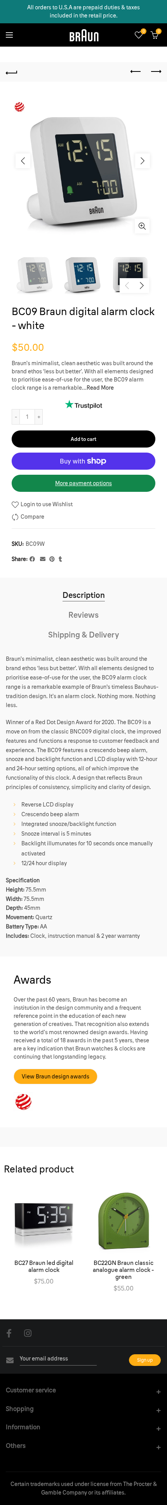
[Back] (11, 72)
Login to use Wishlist (46, 504)
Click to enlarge (142, 226)
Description (84, 595)
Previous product (136, 72)
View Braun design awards (55, 1076)
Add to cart (83, 439)
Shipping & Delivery (83, 634)
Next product (155, 72)
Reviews (83, 615)
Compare (32, 516)
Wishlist (143, 31)
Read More (100, 387)
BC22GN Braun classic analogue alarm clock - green (123, 1269)
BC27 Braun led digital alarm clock (43, 1266)
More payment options (83, 483)
